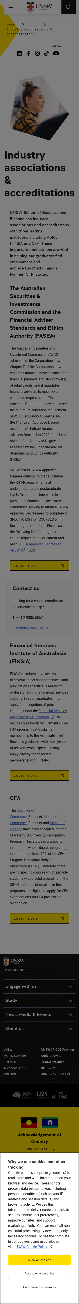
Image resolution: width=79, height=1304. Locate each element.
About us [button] (14, 1028)
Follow (56, 46)
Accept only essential (39, 1273)
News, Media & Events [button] (28, 1014)
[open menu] (11, 7)
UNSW (11, 24)
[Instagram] (37, 53)
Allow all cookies (39, 1260)
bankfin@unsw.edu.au (33, 628)
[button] (39, 565)
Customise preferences (39, 1287)
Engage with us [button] (21, 986)
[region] (39, 1228)
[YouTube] (55, 53)
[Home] (39, 7)
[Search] (68, 7)
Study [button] (11, 1000)
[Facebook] (28, 53)
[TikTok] (46, 53)
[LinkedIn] (20, 53)
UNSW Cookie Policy (35, 1246)
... (33, 24)
